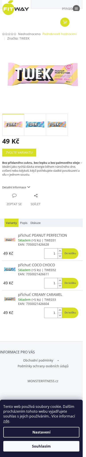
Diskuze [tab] (35, 223)
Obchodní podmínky (38, 360)
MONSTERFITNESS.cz (43, 381)
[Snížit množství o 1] (60, 256)
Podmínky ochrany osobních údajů (43, 366)
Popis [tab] (23, 223)
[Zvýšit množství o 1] (60, 251)
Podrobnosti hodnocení (59, 34)
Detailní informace (14, 187)
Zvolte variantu (19, 152)
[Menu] (76, 8)
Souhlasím (41, 446)
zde (6, 421)
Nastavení (41, 432)
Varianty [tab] (11, 223)
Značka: (18, 38)
